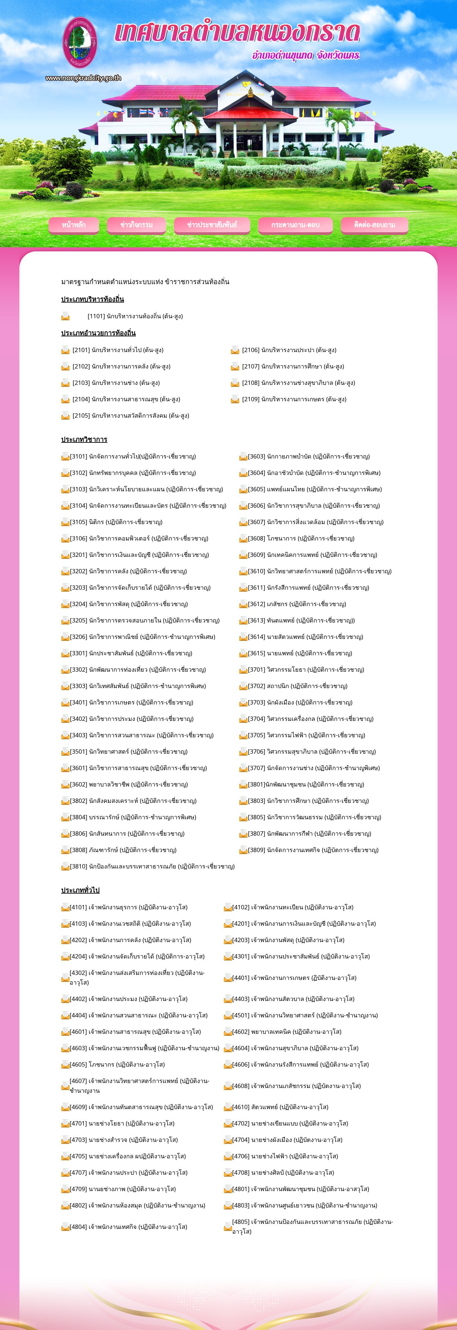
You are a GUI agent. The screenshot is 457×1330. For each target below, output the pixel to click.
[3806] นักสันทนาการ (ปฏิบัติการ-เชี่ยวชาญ (126, 833)
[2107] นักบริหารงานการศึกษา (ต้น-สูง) (293, 366)
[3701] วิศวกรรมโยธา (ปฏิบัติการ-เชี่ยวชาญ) (306, 669)
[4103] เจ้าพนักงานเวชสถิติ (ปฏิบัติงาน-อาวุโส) (130, 923)
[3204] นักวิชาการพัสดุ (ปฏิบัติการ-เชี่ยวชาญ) (129, 604)
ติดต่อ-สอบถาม (374, 224)
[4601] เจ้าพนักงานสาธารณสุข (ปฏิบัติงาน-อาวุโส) (135, 1031)
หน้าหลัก (74, 224)
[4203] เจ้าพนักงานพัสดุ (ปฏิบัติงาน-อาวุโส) (288, 940)
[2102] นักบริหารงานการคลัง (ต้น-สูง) (121, 366)
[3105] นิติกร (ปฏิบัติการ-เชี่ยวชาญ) (116, 522)
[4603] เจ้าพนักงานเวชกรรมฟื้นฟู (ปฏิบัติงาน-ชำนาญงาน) (144, 1048)
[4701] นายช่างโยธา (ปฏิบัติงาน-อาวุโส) (122, 1123)
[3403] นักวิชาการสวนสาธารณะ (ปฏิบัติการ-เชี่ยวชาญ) (143, 735)
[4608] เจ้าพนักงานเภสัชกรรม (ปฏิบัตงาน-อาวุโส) (296, 1086)
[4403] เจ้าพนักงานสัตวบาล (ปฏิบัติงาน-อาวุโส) (293, 999)
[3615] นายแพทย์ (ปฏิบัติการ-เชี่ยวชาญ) (300, 653)
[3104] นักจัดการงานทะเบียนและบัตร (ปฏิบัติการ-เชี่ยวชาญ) (148, 505)
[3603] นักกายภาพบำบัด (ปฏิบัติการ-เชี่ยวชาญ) (309, 456)
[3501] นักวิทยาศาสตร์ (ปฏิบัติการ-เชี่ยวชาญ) (128, 751)
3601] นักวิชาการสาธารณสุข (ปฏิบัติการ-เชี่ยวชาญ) (139, 768)
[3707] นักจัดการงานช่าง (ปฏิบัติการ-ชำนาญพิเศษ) (314, 768)
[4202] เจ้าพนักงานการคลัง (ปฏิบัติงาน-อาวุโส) (130, 940)
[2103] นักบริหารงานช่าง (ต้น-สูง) (116, 383)
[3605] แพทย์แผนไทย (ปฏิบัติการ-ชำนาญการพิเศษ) (315, 489)
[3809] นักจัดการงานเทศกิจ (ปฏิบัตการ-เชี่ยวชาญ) (313, 850)
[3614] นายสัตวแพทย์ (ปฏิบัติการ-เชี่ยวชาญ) (305, 637)
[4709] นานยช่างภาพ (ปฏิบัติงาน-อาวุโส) (123, 1189)
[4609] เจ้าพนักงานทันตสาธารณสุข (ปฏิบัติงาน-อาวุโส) (141, 1107)
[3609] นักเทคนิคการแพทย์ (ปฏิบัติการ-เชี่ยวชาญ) (312, 555)
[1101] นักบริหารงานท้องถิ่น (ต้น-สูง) (135, 316)
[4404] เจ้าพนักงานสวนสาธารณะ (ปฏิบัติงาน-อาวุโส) (138, 1015)
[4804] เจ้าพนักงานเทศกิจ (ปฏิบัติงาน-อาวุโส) (128, 1227)
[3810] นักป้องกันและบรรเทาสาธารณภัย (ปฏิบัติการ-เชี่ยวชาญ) (152, 866)
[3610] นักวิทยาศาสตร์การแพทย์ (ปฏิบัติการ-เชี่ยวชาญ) (319, 571)
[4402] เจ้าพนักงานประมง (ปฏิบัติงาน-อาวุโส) (128, 999)
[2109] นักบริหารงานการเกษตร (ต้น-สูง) (294, 399)
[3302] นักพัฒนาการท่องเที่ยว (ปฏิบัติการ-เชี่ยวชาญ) (138, 669)
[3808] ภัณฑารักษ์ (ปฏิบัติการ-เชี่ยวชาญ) (123, 850)
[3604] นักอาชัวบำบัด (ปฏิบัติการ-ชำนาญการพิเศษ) (314, 473)
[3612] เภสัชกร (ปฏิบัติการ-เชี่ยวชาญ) (297, 604)
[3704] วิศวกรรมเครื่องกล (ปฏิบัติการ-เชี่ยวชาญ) (310, 719)
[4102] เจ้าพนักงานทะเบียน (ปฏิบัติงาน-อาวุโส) (292, 907)
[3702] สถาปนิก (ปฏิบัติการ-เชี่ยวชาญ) (297, 686)
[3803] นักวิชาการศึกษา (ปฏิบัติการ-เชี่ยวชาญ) (308, 801)
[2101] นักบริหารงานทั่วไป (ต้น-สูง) (118, 350)
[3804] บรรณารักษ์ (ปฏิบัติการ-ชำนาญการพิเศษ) (133, 817)
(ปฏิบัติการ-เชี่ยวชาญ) (167, 473)
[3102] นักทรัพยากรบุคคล (104, 473)
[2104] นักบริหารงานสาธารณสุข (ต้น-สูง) (126, 399)
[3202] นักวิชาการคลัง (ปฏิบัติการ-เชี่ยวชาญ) (128, 571)
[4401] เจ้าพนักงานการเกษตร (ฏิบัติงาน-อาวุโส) (294, 978)
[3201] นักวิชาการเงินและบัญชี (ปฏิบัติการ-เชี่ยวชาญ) (139, 555)
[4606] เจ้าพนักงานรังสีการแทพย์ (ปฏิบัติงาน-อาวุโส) (300, 1064)
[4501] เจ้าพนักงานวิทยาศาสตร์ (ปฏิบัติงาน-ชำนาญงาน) (305, 1015)
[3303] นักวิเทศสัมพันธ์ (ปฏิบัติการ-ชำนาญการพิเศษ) (138, 686)
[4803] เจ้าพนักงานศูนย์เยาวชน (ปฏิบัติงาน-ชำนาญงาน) (304, 1205)
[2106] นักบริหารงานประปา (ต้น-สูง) (289, 350)
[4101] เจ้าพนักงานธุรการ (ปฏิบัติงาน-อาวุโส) (128, 907)
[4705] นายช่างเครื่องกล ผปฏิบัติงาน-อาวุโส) (128, 1156)
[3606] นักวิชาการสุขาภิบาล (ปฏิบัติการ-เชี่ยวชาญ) (314, 505)
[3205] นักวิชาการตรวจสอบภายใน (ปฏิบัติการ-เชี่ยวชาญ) (144, 620)
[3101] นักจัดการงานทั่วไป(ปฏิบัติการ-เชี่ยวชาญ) (133, 456)
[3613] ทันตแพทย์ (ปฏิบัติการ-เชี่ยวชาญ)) (301, 620)
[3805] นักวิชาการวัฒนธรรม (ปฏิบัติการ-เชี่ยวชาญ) (314, 817)
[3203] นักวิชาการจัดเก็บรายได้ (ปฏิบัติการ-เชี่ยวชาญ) (140, 587)
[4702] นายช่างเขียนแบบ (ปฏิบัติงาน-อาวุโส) (290, 1123)
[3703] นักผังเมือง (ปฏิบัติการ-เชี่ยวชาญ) (300, 702)
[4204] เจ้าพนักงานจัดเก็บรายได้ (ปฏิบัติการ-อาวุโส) (137, 956)
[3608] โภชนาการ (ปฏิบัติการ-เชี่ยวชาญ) (301, 538)
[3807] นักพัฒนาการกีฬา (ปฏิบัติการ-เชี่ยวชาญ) (309, 833)
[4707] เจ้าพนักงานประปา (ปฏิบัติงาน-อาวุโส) (128, 1172)
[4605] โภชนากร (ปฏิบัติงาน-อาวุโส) (117, 1064)
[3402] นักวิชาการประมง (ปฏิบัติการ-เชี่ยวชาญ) (131, 719)
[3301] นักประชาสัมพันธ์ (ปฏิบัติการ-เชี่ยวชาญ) (131, 653)
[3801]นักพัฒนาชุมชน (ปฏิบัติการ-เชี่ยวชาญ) (306, 784)
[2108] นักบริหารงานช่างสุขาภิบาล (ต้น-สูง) (298, 383)
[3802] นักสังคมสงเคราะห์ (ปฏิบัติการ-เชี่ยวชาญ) (133, 801)
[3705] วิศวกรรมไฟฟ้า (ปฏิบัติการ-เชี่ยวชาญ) (306, 735)
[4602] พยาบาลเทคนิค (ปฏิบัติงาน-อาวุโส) (286, 1031)
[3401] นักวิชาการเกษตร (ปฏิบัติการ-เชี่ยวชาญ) (131, 702)
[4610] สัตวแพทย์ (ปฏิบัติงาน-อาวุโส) (280, 1107)
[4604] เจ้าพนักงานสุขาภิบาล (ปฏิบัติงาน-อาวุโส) (295, 1048)
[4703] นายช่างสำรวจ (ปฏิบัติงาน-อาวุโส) (124, 1140)
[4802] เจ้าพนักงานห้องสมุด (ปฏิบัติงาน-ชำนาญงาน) (137, 1205)
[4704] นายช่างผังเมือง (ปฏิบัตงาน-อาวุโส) (287, 1140)
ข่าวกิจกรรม (136, 224)
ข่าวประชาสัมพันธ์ (212, 224)
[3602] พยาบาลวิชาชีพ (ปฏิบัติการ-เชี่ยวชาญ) (129, 784)
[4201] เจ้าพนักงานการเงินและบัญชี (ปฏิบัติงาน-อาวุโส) (304, 923)
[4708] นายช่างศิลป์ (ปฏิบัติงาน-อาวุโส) (283, 1172)
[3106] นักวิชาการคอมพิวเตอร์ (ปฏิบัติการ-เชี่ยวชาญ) (139, 538)
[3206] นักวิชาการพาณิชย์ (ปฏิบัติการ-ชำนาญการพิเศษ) (142, 637)
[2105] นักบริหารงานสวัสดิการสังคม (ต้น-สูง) (131, 415)
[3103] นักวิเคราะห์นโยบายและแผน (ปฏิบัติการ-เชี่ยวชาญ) (146, 489)
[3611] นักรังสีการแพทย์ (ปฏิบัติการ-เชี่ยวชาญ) (308, 587)
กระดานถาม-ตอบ (295, 224)
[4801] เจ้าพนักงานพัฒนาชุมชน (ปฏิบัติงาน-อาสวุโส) (300, 1189)
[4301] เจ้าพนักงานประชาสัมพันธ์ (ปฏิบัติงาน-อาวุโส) (301, 956)
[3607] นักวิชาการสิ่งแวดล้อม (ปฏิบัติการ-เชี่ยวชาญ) (315, 522)
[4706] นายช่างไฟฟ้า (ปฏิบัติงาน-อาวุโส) (285, 1156)
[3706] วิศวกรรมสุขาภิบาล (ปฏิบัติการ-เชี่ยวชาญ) (312, 751)
